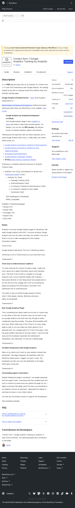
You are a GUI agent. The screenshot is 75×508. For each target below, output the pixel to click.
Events (59, 461)
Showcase (24, 458)
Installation (28, 72)
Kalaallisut (10, 494)
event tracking (68, 116)
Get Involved (61, 458)
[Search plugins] (23, 16)
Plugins (22, 465)
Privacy (4, 468)
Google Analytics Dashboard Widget (23, 160)
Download (68, 62)
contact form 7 (68, 112)
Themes (23, 461)
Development (41, 72)
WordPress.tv (44, 468)
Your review (56, 140)
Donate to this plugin (59, 177)
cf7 (71, 108)
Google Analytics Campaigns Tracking (18, 157)
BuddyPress (7, 485)
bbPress (6, 481)
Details (6, 72)
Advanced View (57, 122)
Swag (60, 468)
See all (70, 140)
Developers (42, 465)
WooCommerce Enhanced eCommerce (17, 105)
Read (32, 98)
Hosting (5, 465)
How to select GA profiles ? (12, 422)
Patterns (23, 468)
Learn (40, 458)
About (4, 458)
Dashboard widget (12, 174)
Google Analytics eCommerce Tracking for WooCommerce (26, 145)
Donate (60, 465)
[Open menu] (72, 3)
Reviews (16, 72)
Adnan (18, 65)
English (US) (69, 103)
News (4, 461)
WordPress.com (8, 474)
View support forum (59, 159)
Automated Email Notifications (16, 154)
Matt (4, 478)
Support (70, 72)
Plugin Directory (7, 9)
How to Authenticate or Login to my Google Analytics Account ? (13, 414)
